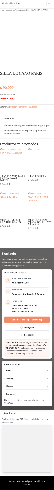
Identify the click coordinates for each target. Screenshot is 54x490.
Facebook (29, 335)
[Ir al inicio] (13, 4)
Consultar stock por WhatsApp (27, 320)
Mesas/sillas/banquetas (15, 10)
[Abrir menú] (49, 4)
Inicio (2, 10)
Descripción (9, 118)
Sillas (27, 10)
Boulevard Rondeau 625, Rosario (28, 294)
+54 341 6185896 (20, 283)
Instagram (29, 327)
